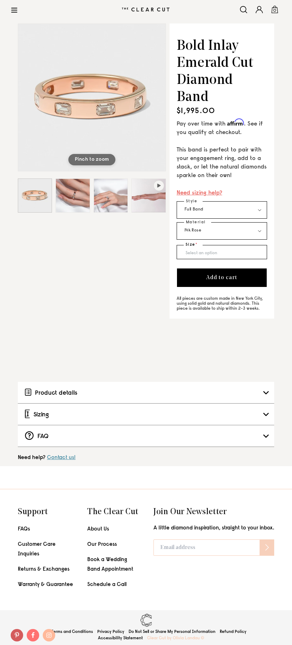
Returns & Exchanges (43, 569)
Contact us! (61, 457)
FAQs (24, 529)
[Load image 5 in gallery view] (111, 195)
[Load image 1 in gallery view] (35, 195)
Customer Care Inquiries (37, 549)
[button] (14, 9)
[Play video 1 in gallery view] (148, 195)
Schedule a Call (107, 584)
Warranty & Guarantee (45, 584)
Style (192, 201)
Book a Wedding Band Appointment (110, 564)
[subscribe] (267, 547)
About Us (98, 529)
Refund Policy (233, 632)
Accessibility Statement (120, 638)
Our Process (102, 544)
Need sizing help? (199, 193)
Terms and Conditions (72, 632)
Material (196, 222)
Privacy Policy (110, 632)
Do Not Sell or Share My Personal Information (172, 632)
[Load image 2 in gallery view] (73, 195)
